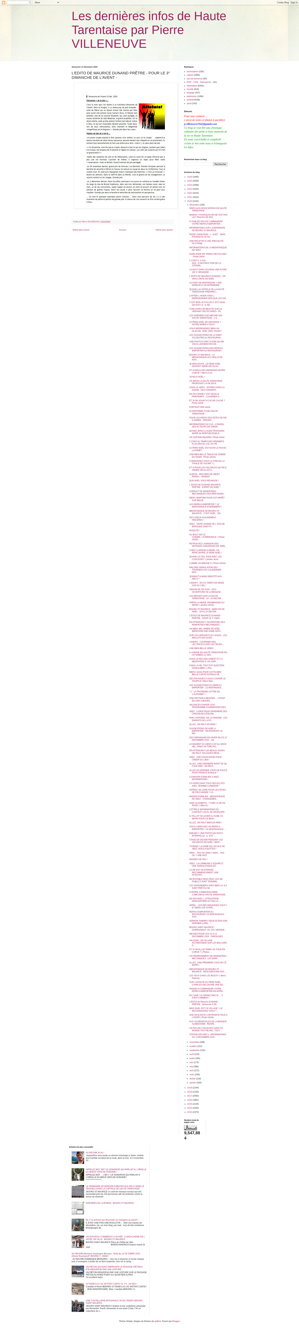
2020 (190, 201)
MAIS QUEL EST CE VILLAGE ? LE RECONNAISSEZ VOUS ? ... (206, 1009)
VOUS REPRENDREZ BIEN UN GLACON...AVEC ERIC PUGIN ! (205, 329)
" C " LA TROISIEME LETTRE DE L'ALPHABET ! (204, 692)
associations (192, 71)
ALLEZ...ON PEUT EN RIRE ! (202, 724)
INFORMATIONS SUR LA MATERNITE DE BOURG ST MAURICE (207, 229)
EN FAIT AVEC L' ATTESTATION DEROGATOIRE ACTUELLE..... (205, 899)
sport (189, 103)
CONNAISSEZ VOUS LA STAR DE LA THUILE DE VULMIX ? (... (206, 462)
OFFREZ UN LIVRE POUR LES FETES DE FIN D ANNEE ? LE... (207, 791)
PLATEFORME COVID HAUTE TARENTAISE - (203, 412)
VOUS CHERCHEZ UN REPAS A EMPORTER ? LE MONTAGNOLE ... (207, 827)
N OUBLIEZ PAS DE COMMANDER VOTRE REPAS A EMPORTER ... (206, 222)
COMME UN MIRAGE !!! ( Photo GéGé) (207, 563)
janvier (193, 1082)
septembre (195, 1050)
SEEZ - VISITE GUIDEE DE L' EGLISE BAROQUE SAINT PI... (207, 525)
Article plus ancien (164, 230)
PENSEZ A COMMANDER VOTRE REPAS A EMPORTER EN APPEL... (207, 990)
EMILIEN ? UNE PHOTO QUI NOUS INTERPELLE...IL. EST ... (206, 834)
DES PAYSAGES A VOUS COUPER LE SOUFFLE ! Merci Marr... (207, 679)
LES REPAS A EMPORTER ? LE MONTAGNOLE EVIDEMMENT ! (205, 505)
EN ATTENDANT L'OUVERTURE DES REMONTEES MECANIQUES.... (207, 623)
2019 (190, 1087)
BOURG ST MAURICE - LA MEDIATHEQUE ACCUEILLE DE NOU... (206, 357)
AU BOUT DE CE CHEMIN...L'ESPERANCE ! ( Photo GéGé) (207, 537)
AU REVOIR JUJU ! (95, 1152)
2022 (190, 193)
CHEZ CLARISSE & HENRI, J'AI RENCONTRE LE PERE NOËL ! (205, 551)
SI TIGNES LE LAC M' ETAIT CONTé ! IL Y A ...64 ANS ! (111, 1284)
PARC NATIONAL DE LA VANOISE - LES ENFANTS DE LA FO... (208, 719)
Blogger (176, 1321)
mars (192, 1074)
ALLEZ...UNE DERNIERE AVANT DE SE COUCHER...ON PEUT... (208, 764)
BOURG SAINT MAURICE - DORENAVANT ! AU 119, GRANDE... (207, 928)
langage (190, 92)
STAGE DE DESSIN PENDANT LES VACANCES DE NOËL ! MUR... (206, 841)
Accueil (122, 230)
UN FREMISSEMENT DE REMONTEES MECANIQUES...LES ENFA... (207, 957)
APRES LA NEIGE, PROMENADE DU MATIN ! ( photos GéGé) (206, 603)
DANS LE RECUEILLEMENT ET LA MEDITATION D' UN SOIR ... (206, 660)
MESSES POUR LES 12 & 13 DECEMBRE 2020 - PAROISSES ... (207, 935)
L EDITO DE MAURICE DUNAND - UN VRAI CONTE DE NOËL (207, 277)
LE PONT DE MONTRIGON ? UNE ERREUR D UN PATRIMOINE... (205, 284)
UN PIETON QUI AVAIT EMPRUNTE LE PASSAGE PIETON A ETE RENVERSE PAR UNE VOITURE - (114, 1268)
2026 (190, 177)
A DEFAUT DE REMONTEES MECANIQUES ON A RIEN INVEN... (207, 492)
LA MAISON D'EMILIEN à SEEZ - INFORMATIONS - (204, 778)
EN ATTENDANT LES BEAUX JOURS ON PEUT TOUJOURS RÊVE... (207, 751)
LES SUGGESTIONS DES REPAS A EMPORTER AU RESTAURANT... (206, 349)
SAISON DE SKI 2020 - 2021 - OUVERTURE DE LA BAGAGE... (205, 590)
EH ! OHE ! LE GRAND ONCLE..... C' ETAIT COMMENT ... (206, 996)
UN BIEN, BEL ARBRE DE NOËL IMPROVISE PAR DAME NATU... (205, 630)
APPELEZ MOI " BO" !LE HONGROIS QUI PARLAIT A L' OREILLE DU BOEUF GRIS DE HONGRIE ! (116, 1170)
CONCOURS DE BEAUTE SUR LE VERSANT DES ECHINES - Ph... (205, 310)
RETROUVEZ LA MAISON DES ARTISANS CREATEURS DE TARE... (207, 544)
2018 (190, 1092)
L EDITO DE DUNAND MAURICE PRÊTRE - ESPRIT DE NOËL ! (205, 486)
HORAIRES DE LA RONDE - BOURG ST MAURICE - (110, 1203)
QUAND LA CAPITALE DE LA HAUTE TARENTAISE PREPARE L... (206, 290)
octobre (193, 1046)
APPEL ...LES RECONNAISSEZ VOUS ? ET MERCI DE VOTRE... (208, 906)
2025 (190, 181)
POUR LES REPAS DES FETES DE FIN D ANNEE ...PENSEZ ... (207, 419)
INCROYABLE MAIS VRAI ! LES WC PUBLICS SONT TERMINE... (206, 880)
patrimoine (192, 96)
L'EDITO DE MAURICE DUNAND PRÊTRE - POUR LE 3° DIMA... (205, 616)
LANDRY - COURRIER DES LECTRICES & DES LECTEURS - (206, 643)
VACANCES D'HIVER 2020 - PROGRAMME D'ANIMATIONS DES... (208, 706)
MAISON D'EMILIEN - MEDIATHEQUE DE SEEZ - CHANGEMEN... (207, 797)
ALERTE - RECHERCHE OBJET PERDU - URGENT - (204, 475)
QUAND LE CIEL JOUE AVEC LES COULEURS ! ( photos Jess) (205, 557)
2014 (190, 1108)
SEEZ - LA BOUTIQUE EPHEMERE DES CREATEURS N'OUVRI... (208, 712)
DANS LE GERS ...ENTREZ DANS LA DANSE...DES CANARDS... (206, 388)
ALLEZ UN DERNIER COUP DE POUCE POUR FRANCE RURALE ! (208, 771)
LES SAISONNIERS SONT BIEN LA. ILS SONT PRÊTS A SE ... (208, 886)
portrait (190, 100)
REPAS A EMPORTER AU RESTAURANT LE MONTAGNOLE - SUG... (207, 914)
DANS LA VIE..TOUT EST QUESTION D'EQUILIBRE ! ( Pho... (206, 666)
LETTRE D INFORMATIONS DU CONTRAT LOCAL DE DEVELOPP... (207, 810)
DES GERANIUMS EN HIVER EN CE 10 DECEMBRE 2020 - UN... (208, 738)
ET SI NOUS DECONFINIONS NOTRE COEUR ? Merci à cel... (207, 371)
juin (192, 1062)
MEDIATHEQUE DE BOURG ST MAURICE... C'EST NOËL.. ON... (205, 512)
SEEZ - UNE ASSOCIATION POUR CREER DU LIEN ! (205, 758)
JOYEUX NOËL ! (197, 377)
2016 (190, 1100)
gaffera (158, 1321)
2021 (190, 197)
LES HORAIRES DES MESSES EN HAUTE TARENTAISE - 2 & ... (205, 316)
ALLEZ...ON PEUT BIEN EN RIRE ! (205, 822)
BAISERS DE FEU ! (198, 859)
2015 (190, 1104)
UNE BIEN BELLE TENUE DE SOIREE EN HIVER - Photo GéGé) (207, 455)
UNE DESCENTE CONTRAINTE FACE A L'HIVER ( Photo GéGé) (208, 1016)
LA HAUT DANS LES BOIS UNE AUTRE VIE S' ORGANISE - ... (208, 270)
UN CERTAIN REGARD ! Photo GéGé (207, 437)
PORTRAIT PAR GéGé (199, 407)
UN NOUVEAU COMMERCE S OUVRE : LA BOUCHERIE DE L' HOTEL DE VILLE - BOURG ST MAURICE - (115, 1237)
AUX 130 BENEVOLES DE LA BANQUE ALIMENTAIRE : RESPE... (208, 1022)
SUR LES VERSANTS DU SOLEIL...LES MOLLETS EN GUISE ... (208, 636)
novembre (195, 1042)
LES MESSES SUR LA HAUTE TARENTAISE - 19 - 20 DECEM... (206, 597)
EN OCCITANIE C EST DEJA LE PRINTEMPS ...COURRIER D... (205, 395)
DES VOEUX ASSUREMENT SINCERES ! (202, 518)
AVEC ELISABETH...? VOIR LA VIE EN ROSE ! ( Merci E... (207, 804)
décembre (195, 205)
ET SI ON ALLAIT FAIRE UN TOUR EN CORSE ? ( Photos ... (207, 950)
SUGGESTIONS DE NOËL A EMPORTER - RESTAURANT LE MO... (206, 731)
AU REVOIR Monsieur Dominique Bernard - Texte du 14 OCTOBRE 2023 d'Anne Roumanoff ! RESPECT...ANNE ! (106, 1254)
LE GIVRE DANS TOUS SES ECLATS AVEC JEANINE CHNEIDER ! (207, 784)
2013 (190, 1112)
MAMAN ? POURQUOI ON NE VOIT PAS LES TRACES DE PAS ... (208, 216)
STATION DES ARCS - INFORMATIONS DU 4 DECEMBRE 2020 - (207, 1035)
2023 (190, 189)
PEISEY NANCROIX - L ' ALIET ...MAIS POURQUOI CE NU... (207, 235)
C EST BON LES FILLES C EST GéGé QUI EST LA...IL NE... (207, 303)
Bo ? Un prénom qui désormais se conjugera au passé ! (112, 1220)
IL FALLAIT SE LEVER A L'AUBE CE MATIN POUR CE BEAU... (206, 817)
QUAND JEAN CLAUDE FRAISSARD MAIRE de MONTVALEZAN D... (206, 432)
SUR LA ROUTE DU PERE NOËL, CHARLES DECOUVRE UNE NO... (207, 983)
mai (192, 1066)
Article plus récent (81, 230)
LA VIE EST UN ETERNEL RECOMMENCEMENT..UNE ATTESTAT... (204, 872)
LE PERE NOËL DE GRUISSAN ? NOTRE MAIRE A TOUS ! (205, 323)
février (193, 1078)
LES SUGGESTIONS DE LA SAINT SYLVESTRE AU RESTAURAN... (205, 336)
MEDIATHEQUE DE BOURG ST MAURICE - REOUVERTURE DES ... (207, 970)
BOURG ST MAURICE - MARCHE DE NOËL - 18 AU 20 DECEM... (207, 610)
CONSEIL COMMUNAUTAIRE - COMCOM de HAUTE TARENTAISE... (208, 893)
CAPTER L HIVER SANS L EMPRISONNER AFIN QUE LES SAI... (208, 297)
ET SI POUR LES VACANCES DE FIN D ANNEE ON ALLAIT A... (208, 468)
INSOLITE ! (194, 530)
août (192, 1054)
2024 (190, 185)
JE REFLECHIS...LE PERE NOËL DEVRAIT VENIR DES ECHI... (205, 365)
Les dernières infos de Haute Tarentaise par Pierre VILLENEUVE (149, 29)
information (192, 86)
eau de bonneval (195, 78)
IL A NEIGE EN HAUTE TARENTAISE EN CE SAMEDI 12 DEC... (208, 653)
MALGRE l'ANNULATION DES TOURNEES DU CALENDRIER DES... (205, 570)
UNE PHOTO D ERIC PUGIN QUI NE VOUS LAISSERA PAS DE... (206, 342)
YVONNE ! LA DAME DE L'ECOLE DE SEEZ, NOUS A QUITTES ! (207, 847)
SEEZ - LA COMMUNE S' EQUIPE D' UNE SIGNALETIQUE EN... (206, 864)
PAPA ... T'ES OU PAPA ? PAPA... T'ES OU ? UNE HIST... (206, 854)
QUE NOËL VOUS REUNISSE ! (204, 480)
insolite (190, 89)
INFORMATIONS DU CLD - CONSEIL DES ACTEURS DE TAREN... (206, 425)
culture (190, 75)
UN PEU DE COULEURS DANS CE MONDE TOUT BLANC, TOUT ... (206, 1029)
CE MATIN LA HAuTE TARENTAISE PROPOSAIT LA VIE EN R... (205, 382)
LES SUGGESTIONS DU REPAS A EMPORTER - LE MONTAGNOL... (206, 686)
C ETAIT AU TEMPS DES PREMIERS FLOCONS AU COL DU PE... (206, 442)
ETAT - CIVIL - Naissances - (199, 82)
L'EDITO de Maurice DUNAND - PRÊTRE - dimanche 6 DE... (204, 1003)
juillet (192, 1058)
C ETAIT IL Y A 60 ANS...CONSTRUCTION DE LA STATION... (205, 263)
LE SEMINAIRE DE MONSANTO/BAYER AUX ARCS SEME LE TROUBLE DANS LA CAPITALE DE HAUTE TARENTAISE (115, 1187)
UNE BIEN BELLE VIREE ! (201, 648)
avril (192, 1070)
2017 (190, 1096)
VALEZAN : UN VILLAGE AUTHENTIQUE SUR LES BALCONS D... (208, 943)
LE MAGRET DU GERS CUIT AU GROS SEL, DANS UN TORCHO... (207, 745)
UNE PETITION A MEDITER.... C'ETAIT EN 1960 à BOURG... (207, 699)
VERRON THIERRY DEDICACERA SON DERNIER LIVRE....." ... (208, 922)
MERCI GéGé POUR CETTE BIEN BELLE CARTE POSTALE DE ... (205, 673)
